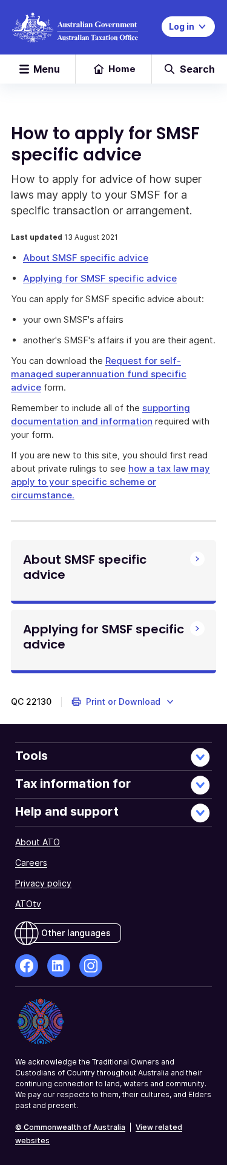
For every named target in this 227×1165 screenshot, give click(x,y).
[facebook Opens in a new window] (26, 965)
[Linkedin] (58, 965)
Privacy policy (43, 883)
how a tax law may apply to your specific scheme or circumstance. (110, 482)
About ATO (37, 842)
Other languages (76, 933)
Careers (31, 862)
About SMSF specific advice (85, 257)
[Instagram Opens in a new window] (90, 965)
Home (122, 68)
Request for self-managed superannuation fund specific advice (98, 374)
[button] (123, 701)
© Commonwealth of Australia (70, 1127)
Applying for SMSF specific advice (100, 278)
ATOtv (28, 904)
